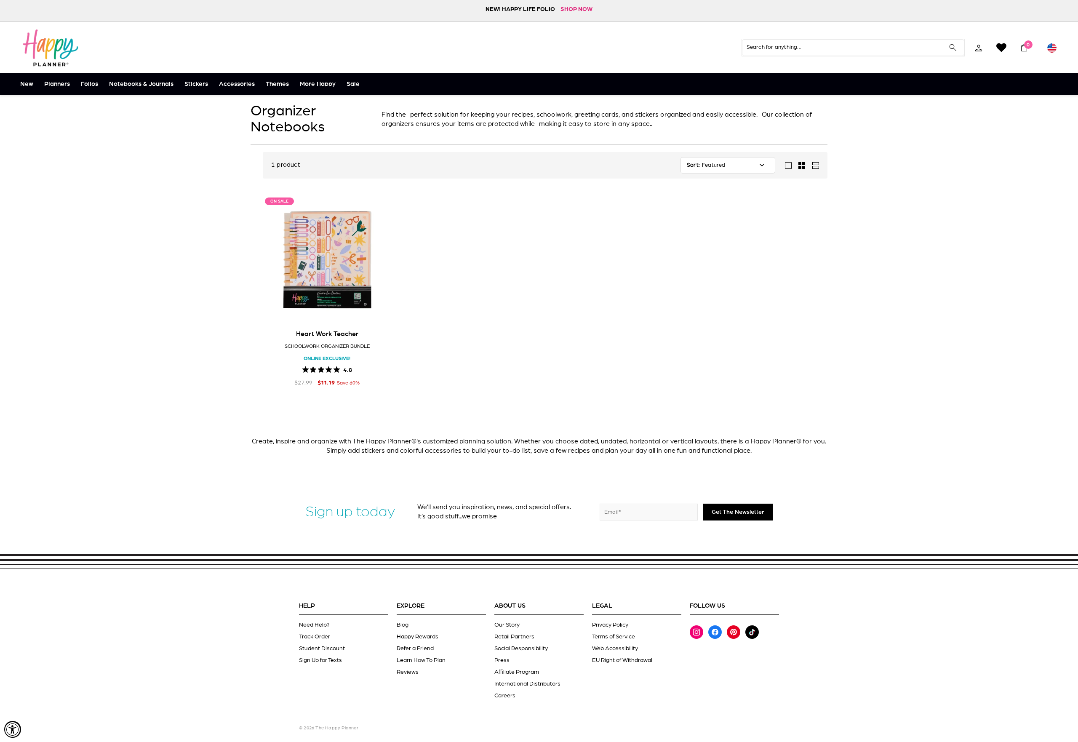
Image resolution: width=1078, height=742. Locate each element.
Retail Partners (514, 637)
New (26, 84)
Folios (89, 84)
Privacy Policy (610, 625)
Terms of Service (613, 637)
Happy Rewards (417, 637)
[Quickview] (379, 311)
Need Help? (314, 625)
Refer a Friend (415, 648)
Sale (353, 84)
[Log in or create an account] (979, 48)
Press (502, 660)
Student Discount (322, 648)
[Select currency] (1052, 47)
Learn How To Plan (421, 660)
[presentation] (273, 260)
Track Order (314, 637)
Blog (402, 625)
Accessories (237, 84)
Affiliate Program (516, 672)
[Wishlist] (1001, 47)
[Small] (801, 165)
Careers (504, 696)
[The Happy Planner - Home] (50, 47)
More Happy (318, 84)
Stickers (196, 84)
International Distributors (527, 684)
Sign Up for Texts (320, 660)
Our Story (507, 625)
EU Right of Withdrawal (622, 660)
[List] (815, 165)
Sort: (693, 165)
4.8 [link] (347, 369)
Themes (277, 84)
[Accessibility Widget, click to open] (12, 729)
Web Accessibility (615, 648)
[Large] (788, 165)
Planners (57, 84)
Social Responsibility (521, 648)
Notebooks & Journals (141, 84)
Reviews (408, 672)
